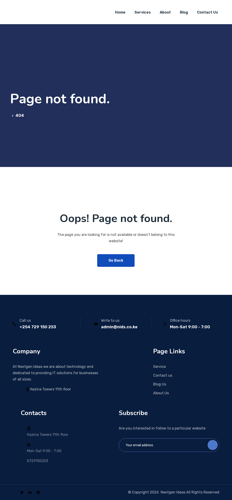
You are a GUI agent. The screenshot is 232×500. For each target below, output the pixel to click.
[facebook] (14, 492)
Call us (25, 320)
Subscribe (213, 445)
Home (120, 12)
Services (143, 12)
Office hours (180, 320)
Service (159, 366)
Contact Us (207, 12)
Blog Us (159, 384)
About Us (161, 393)
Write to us (110, 320)
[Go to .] (10, 115)
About (165, 12)
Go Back (116, 260)
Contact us (162, 375)
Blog (184, 12)
